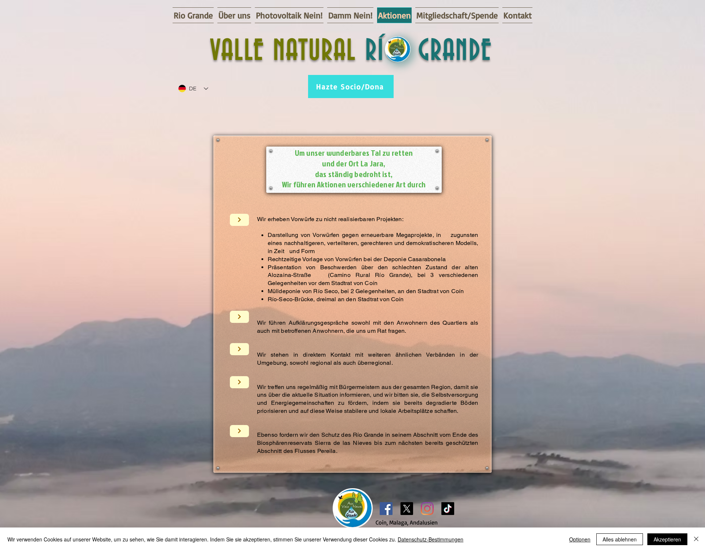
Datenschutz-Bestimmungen (430, 539)
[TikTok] (447, 508)
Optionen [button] (579, 539)
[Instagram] (427, 508)
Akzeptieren (667, 539)
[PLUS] (239, 220)
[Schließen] (696, 539)
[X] (406, 508)
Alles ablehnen (620, 539)
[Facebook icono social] (386, 508)
